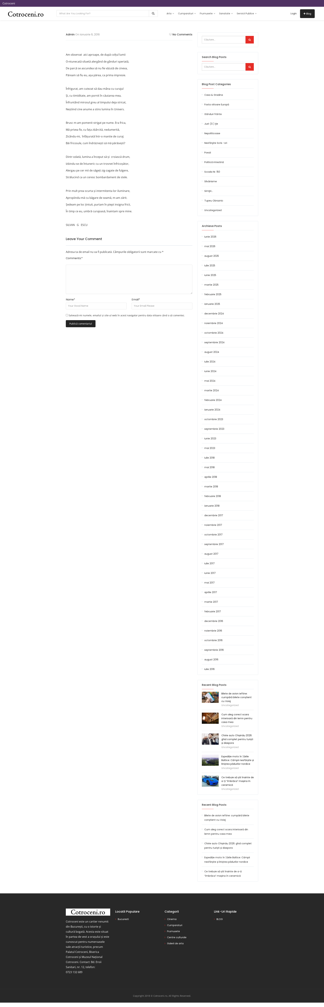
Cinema (172, 919)
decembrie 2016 (213, 621)
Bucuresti (123, 919)
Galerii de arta (175, 943)
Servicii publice (246, 13)
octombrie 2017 (213, 534)
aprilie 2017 (210, 592)
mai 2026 (209, 246)
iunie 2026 (210, 236)
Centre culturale (176, 937)
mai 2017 (209, 582)
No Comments (182, 34)
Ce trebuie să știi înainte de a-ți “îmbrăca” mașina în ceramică (237, 781)
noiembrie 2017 (213, 525)
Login (294, 13)
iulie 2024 (209, 361)
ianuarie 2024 (212, 409)
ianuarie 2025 (212, 304)
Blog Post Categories (216, 84)
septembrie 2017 (214, 544)
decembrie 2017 (213, 515)
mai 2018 (209, 467)
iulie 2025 (209, 265)
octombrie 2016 (213, 640)
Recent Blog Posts (214, 805)
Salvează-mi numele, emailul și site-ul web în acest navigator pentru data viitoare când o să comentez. (127, 315)
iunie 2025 (210, 275)
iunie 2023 (210, 438)
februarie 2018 (212, 496)
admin (70, 34)
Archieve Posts (212, 226)
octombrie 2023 (213, 419)
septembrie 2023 (214, 429)
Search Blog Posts (214, 57)
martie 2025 (211, 284)
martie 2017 (211, 602)
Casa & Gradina (213, 95)
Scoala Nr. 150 (212, 171)
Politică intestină (214, 162)
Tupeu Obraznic (213, 200)
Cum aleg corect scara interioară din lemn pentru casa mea (236, 718)
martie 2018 (211, 486)
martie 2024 (211, 390)
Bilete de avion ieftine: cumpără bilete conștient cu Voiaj (236, 697)
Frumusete (206, 13)
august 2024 (211, 352)
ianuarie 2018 (212, 505)
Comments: (74, 258)
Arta (169, 13)
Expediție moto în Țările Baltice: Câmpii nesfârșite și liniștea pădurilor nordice (237, 760)
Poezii (207, 152)
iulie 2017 (209, 563)
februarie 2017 (212, 611)
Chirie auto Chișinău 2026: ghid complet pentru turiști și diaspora (237, 739)
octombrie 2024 (213, 332)
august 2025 (211, 256)
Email (136, 299)
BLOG (220, 919)
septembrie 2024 (214, 342)
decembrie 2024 (214, 313)
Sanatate (225, 13)
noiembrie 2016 (213, 630)
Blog (308, 13)
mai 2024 (209, 381)
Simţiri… (208, 191)
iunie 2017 (210, 573)
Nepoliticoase (212, 133)
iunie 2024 (210, 371)
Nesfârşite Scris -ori (215, 143)
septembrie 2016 (214, 650)
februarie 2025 (212, 294)
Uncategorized (213, 210)
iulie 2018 (209, 457)
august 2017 (211, 554)
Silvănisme (210, 181)
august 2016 (211, 659)
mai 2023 (209, 448)
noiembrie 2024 (213, 323)
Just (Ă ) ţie (211, 123)
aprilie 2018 (210, 477)
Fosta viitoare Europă (216, 104)
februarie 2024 (213, 400)
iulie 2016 (209, 669)
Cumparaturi (186, 13)
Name (70, 299)
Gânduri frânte (213, 114)
